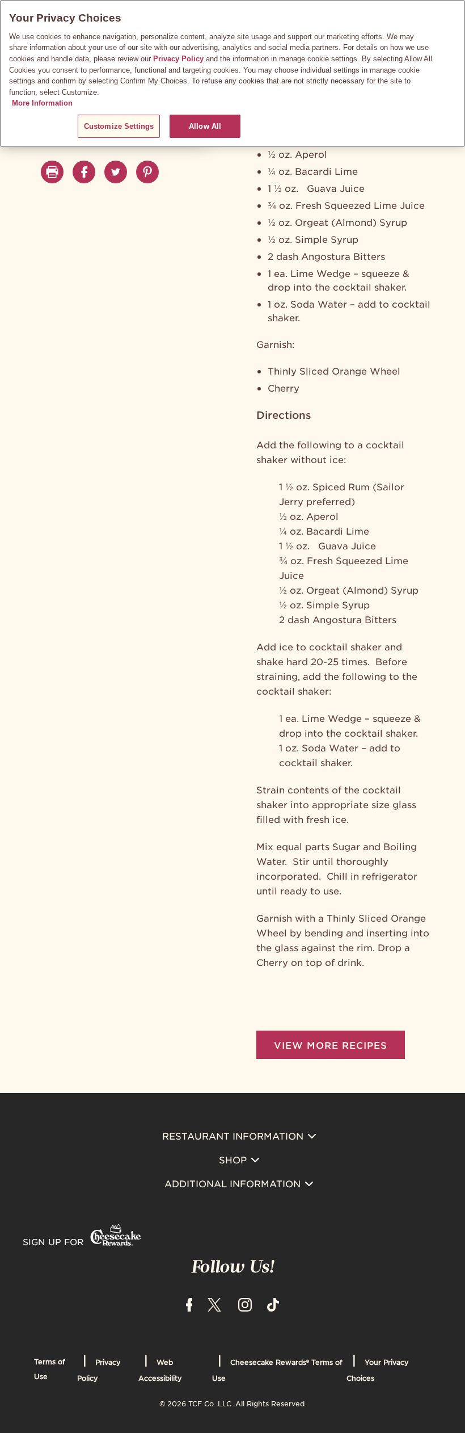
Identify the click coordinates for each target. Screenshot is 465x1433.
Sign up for (53, 1241)
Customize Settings (119, 126)
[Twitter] (214, 1303)
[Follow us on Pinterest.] (147, 172)
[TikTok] (273, 1303)
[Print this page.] (52, 172)
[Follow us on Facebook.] (84, 172)
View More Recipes (330, 1044)
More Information (42, 103)
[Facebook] (189, 1303)
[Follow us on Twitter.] (115, 172)
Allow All (205, 126)
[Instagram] (244, 1303)
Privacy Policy (178, 58)
